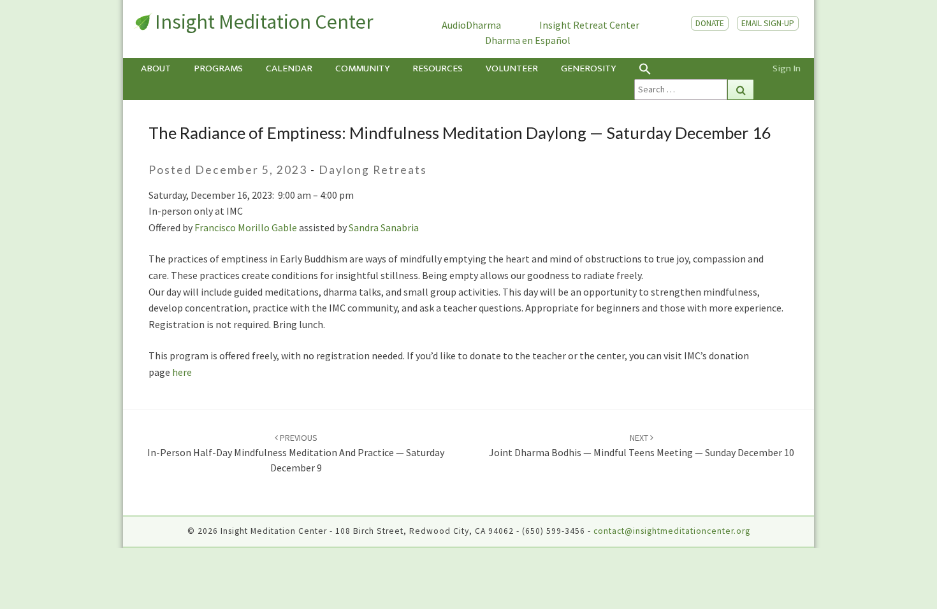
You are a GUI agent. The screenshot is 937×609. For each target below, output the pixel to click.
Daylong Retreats (373, 169)
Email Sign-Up (767, 23)
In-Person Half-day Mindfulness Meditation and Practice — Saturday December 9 (295, 453)
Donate (709, 23)
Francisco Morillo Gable (245, 227)
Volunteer (512, 68)
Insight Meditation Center (264, 21)
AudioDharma (471, 24)
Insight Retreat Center (589, 24)
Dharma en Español (527, 40)
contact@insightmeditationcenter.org (671, 531)
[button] (694, 68)
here (181, 372)
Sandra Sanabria (384, 227)
